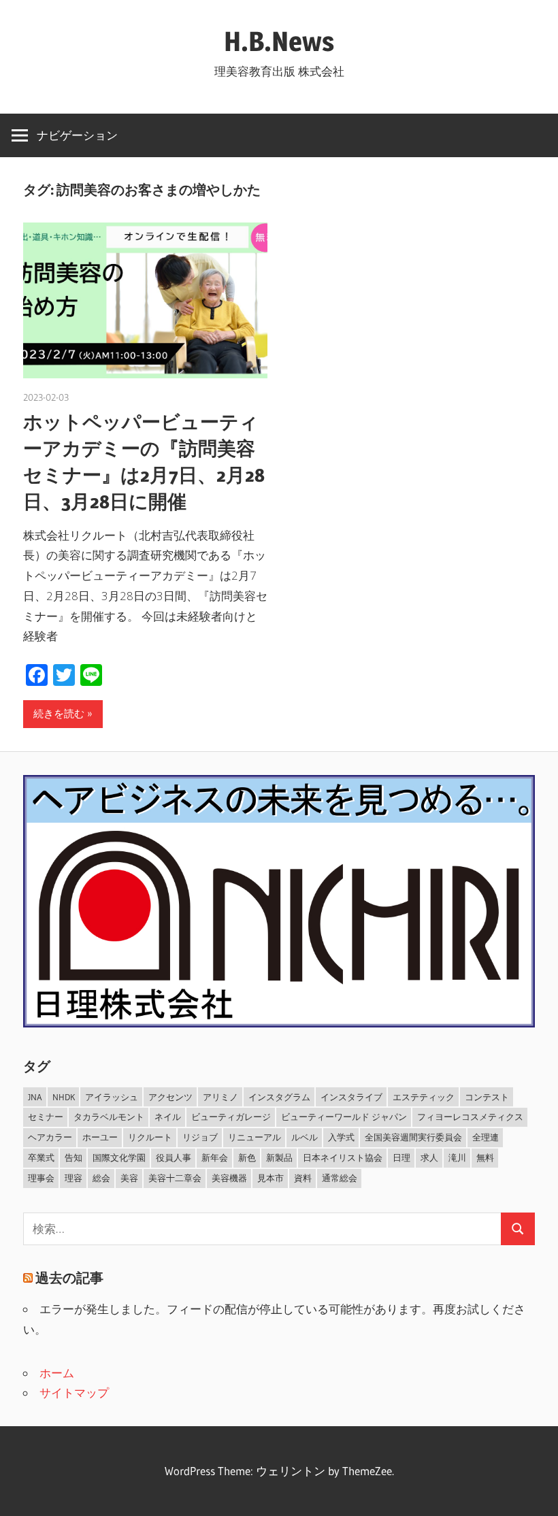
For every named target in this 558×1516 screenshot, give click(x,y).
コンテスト (487, 1096)
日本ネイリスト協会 (342, 1157)
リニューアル (254, 1137)
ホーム (56, 1373)
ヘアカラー (50, 1137)
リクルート (150, 1137)
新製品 (279, 1157)
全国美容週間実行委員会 (413, 1137)
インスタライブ (351, 1096)
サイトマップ (74, 1392)
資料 (303, 1177)
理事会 (41, 1177)
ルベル (304, 1137)
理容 (73, 1177)
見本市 (270, 1177)
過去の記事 (69, 1278)
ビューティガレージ (231, 1116)
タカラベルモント (108, 1116)
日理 (401, 1157)
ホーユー (100, 1137)
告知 (73, 1157)
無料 (485, 1157)
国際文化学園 (119, 1157)
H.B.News (279, 41)
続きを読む (58, 713)
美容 (129, 1177)
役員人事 (173, 1157)
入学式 (341, 1137)
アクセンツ (170, 1096)
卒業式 (41, 1157)
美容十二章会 (174, 1177)
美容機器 (229, 1177)
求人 (429, 1157)
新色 (247, 1157)
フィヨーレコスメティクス (470, 1116)
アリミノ (220, 1096)
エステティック (424, 1096)
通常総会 (339, 1177)
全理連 (485, 1137)
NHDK (63, 1096)
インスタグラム (279, 1096)
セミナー (45, 1116)
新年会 (214, 1157)
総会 (101, 1177)
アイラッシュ (111, 1096)
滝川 (457, 1157)
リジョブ (200, 1137)
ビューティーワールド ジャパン (344, 1116)
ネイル (167, 1116)
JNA (35, 1096)
